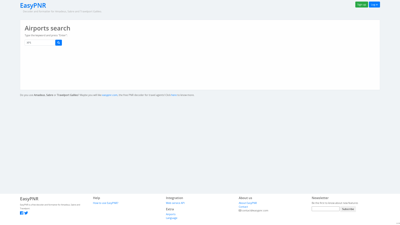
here (174, 95)
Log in (374, 4)
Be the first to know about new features (335, 203)
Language (171, 218)
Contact (243, 206)
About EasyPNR (248, 203)
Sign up (361, 4)
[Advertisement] (179, 31)
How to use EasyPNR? (105, 203)
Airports (171, 214)
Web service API (175, 203)
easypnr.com (110, 95)
